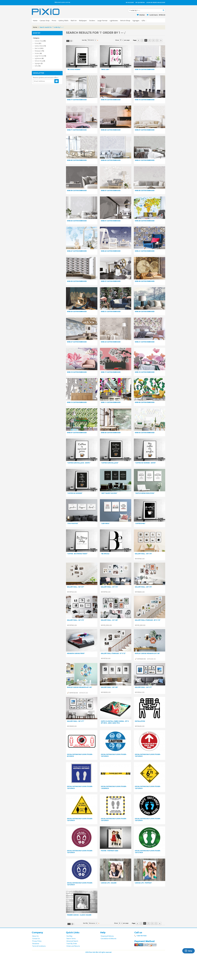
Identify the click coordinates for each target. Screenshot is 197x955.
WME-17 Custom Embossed (111, 372)
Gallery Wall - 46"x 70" (143, 587)
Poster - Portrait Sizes (109, 851)
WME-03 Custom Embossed (144, 433)
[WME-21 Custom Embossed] (149, 329)
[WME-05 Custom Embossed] (115, 419)
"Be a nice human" (74, 69)
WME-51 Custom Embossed (111, 221)
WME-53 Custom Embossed (77, 221)
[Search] (163, 10)
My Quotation (140, 2)
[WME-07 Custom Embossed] (81, 419)
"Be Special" (105, 554)
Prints (54, 20)
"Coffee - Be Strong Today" (77, 554)
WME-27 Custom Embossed (77, 342)
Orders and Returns (73, 946)
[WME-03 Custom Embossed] (149, 419)
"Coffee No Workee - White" (145, 463)
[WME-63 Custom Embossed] (115, 147)
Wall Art (74, 20)
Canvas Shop (44, 20)
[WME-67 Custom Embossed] (149, 117)
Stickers (92, 20)
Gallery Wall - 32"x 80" (109, 620)
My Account (130, 2)
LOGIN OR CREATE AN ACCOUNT (155, 2)
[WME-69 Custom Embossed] (115, 117)
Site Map (69, 936)
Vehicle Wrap (125, 20)
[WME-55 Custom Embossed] (149, 177)
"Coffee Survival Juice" (110, 463)
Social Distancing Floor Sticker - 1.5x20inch (114, 787)
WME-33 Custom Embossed (77, 311)
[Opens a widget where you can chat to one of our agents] (188, 951)
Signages (135, 20)
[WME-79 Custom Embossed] (149, 56)
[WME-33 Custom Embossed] (81, 298)
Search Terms (71, 938)
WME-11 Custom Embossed (111, 402)
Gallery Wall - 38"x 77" (75, 721)
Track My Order (71, 943)
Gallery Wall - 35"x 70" (143, 554)
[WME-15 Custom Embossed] (149, 359)
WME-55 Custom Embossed (144, 190)
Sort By (84, 40)
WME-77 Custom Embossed (77, 100)
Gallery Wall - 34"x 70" (75, 620)
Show (117, 40)
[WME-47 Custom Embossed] (81, 238)
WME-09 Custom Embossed (144, 402)
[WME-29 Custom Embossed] (149, 298)
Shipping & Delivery (107, 936)
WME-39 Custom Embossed (77, 281)
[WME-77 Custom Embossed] (81, 86)
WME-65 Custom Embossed (77, 160)
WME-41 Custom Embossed (144, 251)
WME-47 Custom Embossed (77, 251)
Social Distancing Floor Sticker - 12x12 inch (148, 851)
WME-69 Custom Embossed (111, 130)
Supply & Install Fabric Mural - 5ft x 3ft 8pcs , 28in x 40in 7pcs (115, 722)
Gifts (143, 20)
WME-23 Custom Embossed (111, 342)
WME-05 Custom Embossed (111, 433)
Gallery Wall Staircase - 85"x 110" (148, 620)
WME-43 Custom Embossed (111, 251)
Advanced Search (72, 941)
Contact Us (36, 938)
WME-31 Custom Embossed (111, 311)
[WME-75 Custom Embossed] (115, 86)
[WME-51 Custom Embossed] (115, 207)
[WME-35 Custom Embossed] (149, 268)
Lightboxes (114, 20)
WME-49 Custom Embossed (144, 221)
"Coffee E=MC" (140, 523)
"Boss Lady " (105, 69)
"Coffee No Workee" (75, 493)
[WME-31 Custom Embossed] (115, 298)
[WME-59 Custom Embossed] (81, 177)
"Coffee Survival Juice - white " (79, 463)
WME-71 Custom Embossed (77, 130)
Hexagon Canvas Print (75, 653)
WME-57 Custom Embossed (111, 190)
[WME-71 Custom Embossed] (81, 117)
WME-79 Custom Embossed (144, 69)
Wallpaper (83, 20)
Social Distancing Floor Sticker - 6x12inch (80, 755)
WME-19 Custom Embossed (77, 372)
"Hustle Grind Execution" (145, 493)
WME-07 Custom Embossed (77, 433)
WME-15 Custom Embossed (144, 372)
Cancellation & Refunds (108, 938)
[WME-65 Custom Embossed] (81, 147)
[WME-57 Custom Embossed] (115, 177)
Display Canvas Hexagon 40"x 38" (79, 687)
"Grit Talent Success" (109, 493)
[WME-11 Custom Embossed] (115, 389)
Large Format (102, 20)
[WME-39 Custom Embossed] (81, 268)
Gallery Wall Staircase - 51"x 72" (113, 653)
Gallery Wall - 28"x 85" (109, 687)
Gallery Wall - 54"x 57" (75, 587)
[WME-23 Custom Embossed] (115, 329)
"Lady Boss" (105, 523)
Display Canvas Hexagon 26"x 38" (147, 653)
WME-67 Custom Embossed (144, 130)
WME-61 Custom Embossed (144, 160)
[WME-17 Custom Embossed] (115, 359)
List (72, 41)
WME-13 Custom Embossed (77, 402)
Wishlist (142, 15)
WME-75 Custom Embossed (111, 100)
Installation (140, 721)
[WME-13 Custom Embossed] (81, 389)
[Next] (160, 40)
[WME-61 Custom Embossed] (149, 147)
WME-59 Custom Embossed (77, 190)
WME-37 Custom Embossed (111, 281)
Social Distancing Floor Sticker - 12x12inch (114, 755)
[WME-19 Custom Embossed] (81, 359)
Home (35, 27)
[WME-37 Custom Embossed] (115, 268)
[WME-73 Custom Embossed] (149, 86)
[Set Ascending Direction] (98, 40)
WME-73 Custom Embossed (144, 100)
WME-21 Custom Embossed (144, 342)
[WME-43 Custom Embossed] (115, 238)
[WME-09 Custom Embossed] (149, 389)
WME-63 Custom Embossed (111, 160)
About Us (35, 936)
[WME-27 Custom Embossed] (81, 329)
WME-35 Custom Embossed (144, 281)
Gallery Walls (63, 20)
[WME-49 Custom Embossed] (149, 207)
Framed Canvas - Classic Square (79, 915)
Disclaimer (35, 943)
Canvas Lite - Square (108, 883)
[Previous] (138, 40)
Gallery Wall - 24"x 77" (143, 687)
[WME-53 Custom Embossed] (81, 207)
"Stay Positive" (72, 523)
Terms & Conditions (39, 946)
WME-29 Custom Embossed (144, 311)
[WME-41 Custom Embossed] (149, 238)
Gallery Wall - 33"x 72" (109, 587)
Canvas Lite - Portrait (143, 883)
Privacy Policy (36, 941)
